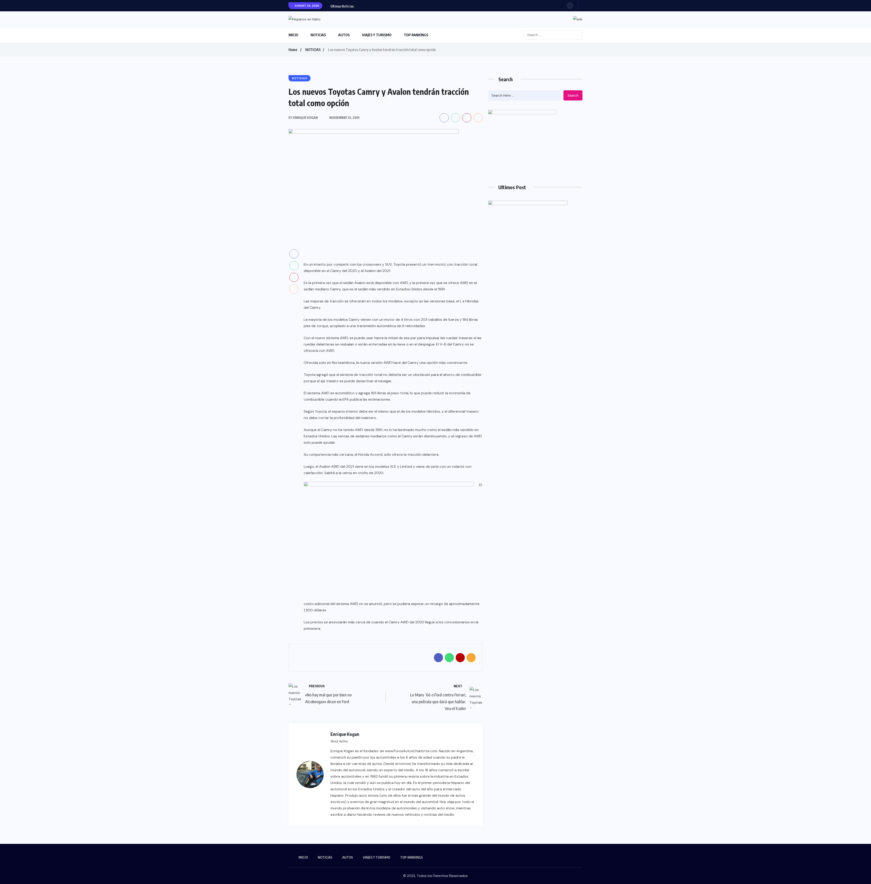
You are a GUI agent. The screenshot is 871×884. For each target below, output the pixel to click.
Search (573, 95)
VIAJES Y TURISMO (376, 35)
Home (293, 49)
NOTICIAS (318, 35)
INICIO (293, 35)
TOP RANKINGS (416, 35)
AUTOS (344, 35)
